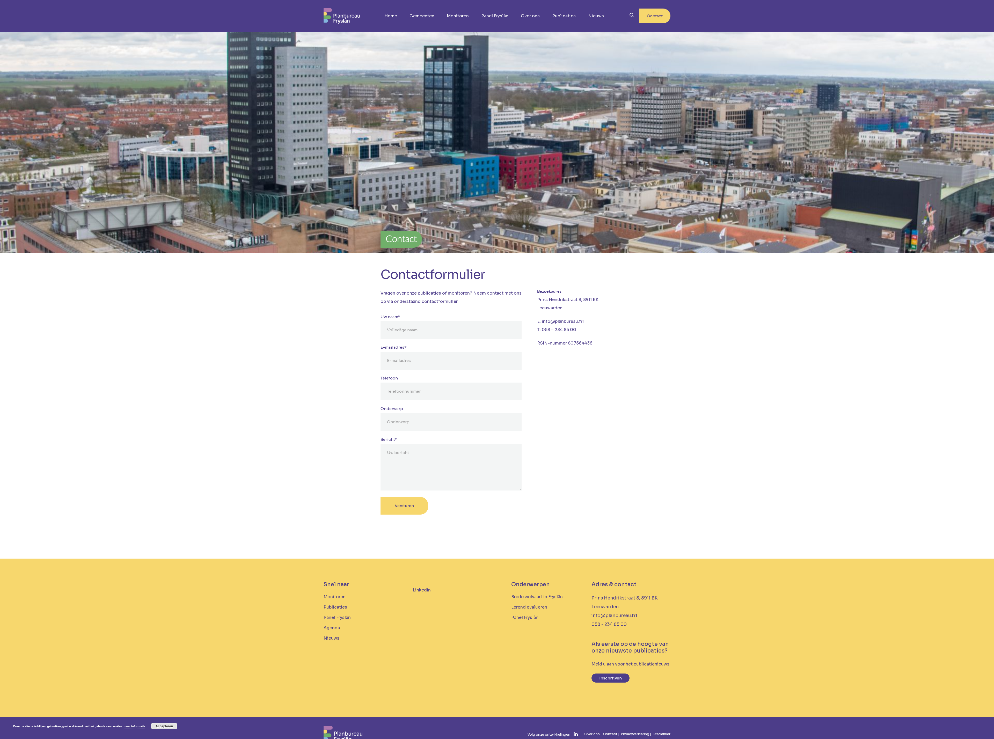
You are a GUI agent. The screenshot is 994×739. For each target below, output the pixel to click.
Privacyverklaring (635, 734)
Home (390, 16)
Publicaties (564, 16)
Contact (655, 15)
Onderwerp (392, 409)
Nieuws (596, 16)
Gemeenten (422, 16)
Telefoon (389, 378)
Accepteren (164, 726)
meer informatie (134, 726)
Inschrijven (610, 678)
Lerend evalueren (529, 607)
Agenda (332, 628)
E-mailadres (394, 347)
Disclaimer (661, 734)
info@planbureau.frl (614, 615)
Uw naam (390, 317)
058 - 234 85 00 (609, 624)
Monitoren (458, 16)
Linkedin (422, 590)
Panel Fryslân (494, 16)
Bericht (389, 439)
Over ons (530, 16)
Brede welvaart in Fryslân (537, 596)
